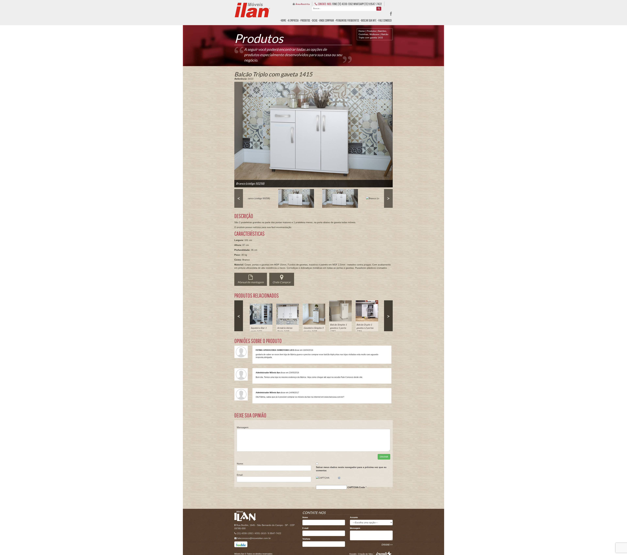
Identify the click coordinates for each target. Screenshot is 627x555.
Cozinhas (363, 34)
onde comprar (326, 20)
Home (362, 31)
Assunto (354, 517)
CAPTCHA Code (356, 487)
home (283, 20)
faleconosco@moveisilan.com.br (254, 538)
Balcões (382, 31)
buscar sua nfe (368, 20)
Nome (305, 517)
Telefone (306, 539)
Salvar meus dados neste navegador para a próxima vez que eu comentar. (351, 469)
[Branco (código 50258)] (257, 198)
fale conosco (385, 20)
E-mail (305, 528)
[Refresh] (339, 477)
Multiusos (374, 34)
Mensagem (355, 528)
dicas (314, 20)
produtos (305, 20)
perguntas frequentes (347, 20)
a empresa (293, 20)
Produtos (371, 31)
